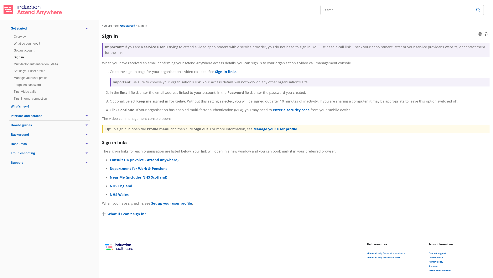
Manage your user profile (31, 78)
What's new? (20, 106)
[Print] (480, 34)
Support (17, 162)
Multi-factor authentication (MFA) (36, 64)
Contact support (437, 253)
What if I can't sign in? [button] (126, 214)
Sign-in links (225, 71)
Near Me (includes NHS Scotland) (138, 177)
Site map (433, 266)
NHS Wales (119, 194)
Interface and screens (26, 116)
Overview (20, 36)
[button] (478, 10)
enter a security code (291, 110)
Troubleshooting (23, 153)
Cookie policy (436, 257)
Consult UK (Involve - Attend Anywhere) (144, 160)
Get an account (24, 50)
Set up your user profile (29, 71)
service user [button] (154, 47)
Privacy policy (436, 261)
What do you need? (27, 43)
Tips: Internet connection (30, 98)
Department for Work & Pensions (138, 168)
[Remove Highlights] (486, 34)
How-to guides (21, 125)
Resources (19, 144)
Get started (19, 28)
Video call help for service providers (386, 253)
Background (20, 134)
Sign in (19, 57)
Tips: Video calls (25, 91)
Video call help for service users (383, 257)
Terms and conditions (440, 270)
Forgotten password (27, 84)
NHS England (121, 186)
